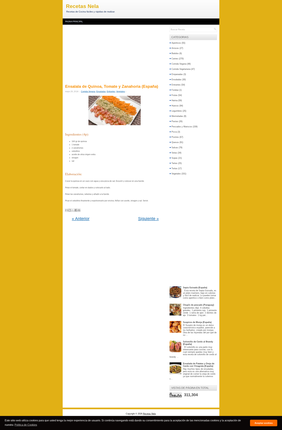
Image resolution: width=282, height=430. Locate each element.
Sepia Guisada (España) (195, 287)
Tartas (174, 163)
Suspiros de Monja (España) (197, 322)
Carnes (175, 58)
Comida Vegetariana (181, 69)
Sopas (175, 158)
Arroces (175, 48)
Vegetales (120, 91)
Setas (174, 153)
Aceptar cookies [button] (264, 423)
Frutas (175, 95)
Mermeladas (177, 116)
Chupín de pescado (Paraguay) (198, 305)
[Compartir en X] (72, 210)
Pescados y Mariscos (182, 126)
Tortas (174, 168)
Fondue (175, 90)
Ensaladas (101, 91)
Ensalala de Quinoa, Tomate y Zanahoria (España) (111, 86)
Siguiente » (148, 218)
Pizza (174, 132)
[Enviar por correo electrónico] (66, 210)
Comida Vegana (88, 91)
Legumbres (177, 111)
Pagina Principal (74, 21)
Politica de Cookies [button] (26, 424)
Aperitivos (176, 43)
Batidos (175, 53)
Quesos (175, 142)
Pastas (175, 121)
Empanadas (177, 74)
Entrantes (111, 91)
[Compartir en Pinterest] (79, 210)
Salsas (175, 147)
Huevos (175, 105)
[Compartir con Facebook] (76, 210)
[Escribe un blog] (69, 210)
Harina (175, 100)
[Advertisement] (115, 54)
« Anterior (80, 218)
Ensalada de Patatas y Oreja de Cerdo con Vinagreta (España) (198, 364)
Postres (175, 137)
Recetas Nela (82, 6)
